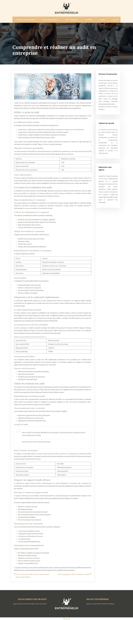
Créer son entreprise (50, 20)
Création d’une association (25, 20)
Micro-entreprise (71, 20)
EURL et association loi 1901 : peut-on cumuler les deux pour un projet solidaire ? (32, 575)
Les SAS (102, 20)
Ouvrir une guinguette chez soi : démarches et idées (73, 574)
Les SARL (88, 20)
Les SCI (115, 20)
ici (43, 144)
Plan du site (66, 619)
